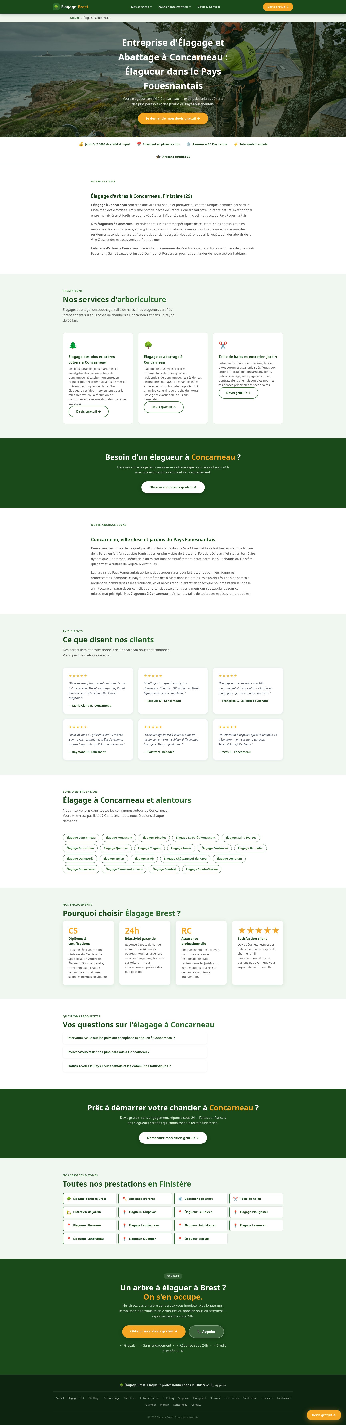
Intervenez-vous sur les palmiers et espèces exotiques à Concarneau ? (121, 1038)
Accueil (75, 18)
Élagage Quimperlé (80, 858)
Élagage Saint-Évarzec (240, 837)
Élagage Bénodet (154, 837)
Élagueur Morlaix (194, 1238)
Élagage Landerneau (140, 1225)
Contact (196, 1404)
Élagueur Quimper (139, 1238)
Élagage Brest (76, 1398)
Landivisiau (283, 1398)
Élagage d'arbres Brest (86, 1198)
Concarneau (180, 1404)
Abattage (93, 1398)
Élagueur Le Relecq (195, 1212)
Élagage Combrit (164, 869)
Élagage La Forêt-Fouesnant (195, 837)
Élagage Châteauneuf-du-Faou (185, 858)
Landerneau (232, 1398)
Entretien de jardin (84, 1212)
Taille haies (130, 1398)
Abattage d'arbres (138, 1198)
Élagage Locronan (229, 858)
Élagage (71, 6)
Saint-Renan (250, 1398)
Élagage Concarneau (81, 837)
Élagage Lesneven (249, 1225)
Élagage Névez (181, 848)
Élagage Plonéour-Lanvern (124, 869)
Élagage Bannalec (250, 848)
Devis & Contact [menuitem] (208, 7)
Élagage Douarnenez (81, 869)
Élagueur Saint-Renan (197, 1225)
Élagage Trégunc (149, 848)
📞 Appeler (206, 1331)
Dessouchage (111, 1398)
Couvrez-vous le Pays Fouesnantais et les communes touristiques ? (119, 1066)
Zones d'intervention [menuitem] (174, 7)
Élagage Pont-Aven (214, 848)
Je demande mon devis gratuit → (173, 118)
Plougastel (199, 1398)
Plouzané (215, 1398)
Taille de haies (247, 1198)
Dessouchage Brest (195, 1198)
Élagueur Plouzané (84, 1225)
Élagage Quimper (116, 848)
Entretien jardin (149, 1398)
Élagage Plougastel (250, 1212)
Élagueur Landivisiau (85, 1238)
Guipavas (183, 1398)
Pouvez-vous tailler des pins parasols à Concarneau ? (109, 1052)
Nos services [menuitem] (141, 7)
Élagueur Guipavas (139, 1212)
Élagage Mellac (113, 858)
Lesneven (267, 1398)
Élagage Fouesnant (119, 837)
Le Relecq (168, 1398)
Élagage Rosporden (80, 848)
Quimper (150, 1404)
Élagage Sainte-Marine (202, 869)
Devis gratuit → (278, 7)
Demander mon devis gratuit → (173, 1137)
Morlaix (164, 1404)
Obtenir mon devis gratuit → (173, 487)
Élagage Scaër (144, 858)
